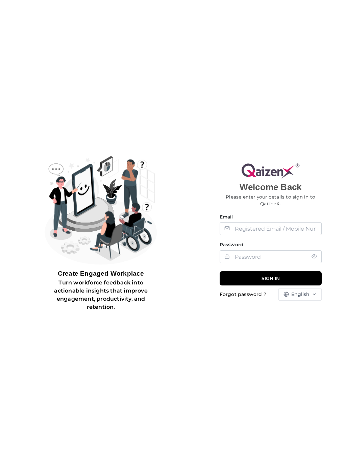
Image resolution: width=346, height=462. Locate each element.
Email (226, 217)
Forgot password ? (243, 294)
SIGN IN (271, 278)
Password (232, 244)
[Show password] (314, 256)
